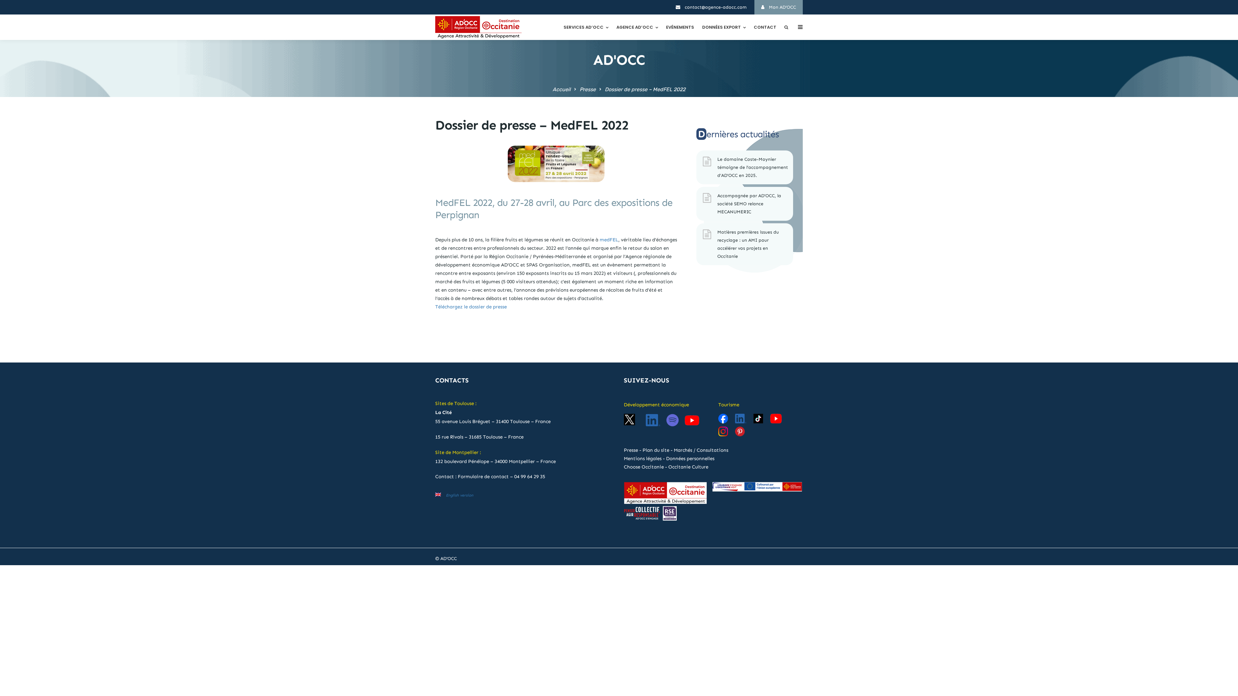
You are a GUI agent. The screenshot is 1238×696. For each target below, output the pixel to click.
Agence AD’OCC (634, 27)
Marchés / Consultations (701, 450)
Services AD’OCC (584, 27)
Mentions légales (643, 458)
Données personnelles (690, 458)
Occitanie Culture (688, 467)
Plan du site (656, 450)
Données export (721, 27)
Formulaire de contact (483, 476)
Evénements (680, 27)
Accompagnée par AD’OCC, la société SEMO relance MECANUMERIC (749, 204)
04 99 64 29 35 (529, 476)
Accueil (562, 89)
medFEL (609, 240)
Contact (765, 27)
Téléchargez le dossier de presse (471, 307)
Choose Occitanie (644, 467)
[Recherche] (786, 27)
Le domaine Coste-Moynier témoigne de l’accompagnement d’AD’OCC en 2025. (752, 167)
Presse (588, 89)
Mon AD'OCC (782, 7)
